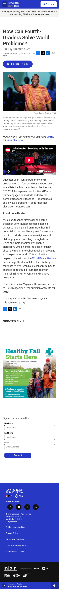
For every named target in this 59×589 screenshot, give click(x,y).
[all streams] (55, 585)
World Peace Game (43, 258)
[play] (4, 585)
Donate (50, 4)
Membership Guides (15, 552)
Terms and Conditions (15, 539)
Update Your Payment (16, 546)
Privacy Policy (12, 533)
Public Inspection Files (15, 527)
